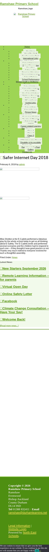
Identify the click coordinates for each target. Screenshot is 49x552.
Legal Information (19, 525)
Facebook (9, 301)
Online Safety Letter (17, 294)
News (14, 257)
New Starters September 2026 (24, 268)
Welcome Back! (13, 319)
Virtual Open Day (15, 286)
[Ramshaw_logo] (25, 16)
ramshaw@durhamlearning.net (27, 512)
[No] (40, 551)
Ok (37, 551)
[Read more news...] (9, 326)
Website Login (17, 529)
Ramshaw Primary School (19, 4)
